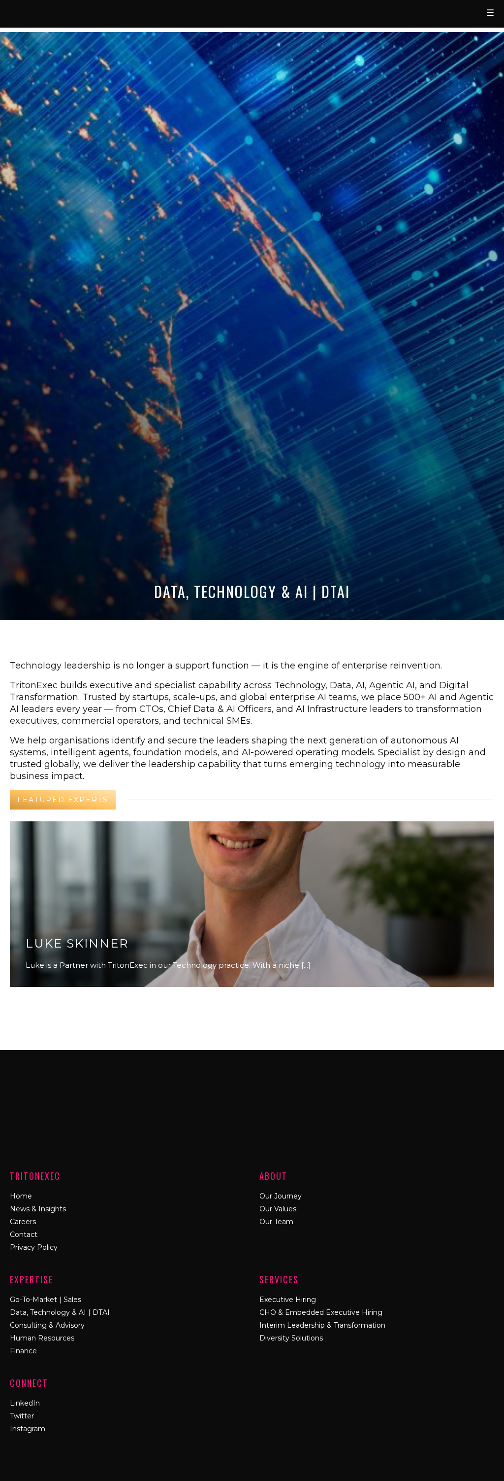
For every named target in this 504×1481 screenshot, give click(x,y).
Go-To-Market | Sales (45, 1299)
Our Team (276, 1221)
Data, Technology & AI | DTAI (60, 1312)
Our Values (277, 1208)
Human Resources (42, 1338)
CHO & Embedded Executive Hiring (320, 1312)
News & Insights (38, 1208)
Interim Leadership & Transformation (322, 1325)
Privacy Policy (34, 1247)
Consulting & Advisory (47, 1325)
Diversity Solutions (291, 1338)
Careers (23, 1221)
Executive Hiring (287, 1299)
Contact (23, 1234)
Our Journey (280, 1196)
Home (21, 1196)
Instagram (27, 1428)
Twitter (22, 1415)
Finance (23, 1350)
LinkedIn (25, 1403)
